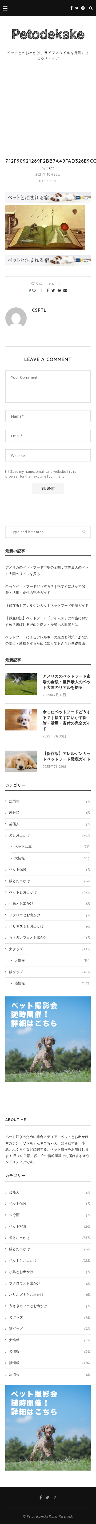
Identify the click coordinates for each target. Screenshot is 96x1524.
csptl (50, 168)
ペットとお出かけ (49, 892)
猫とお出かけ (49, 880)
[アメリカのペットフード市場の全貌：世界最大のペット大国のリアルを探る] (21, 684)
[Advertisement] (48, 103)
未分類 (49, 812)
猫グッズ (49, 971)
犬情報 (52, 858)
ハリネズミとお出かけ (49, 926)
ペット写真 (52, 846)
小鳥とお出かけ (49, 903)
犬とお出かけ (49, 835)
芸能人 (49, 823)
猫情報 (52, 983)
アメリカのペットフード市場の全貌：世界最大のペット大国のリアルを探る (67, 682)
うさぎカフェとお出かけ (49, 937)
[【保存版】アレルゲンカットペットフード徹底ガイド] (21, 761)
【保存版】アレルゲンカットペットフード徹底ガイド (47, 605)
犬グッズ (49, 949)
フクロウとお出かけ (49, 914)
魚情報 (49, 801)
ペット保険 (49, 869)
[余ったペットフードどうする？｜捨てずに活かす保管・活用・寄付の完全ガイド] (21, 719)
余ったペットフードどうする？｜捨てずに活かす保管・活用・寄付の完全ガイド (67, 720)
